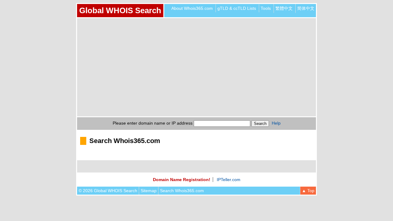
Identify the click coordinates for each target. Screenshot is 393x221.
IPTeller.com (228, 179)
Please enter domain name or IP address (153, 123)
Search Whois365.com (182, 190)
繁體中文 (284, 8)
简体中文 (305, 8)
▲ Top (308, 190)
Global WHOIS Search (120, 10)
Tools (266, 8)
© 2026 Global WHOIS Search (108, 190)
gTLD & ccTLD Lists (236, 8)
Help (276, 123)
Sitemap (149, 190)
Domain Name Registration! (181, 179)
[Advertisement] (196, 67)
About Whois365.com (192, 8)
